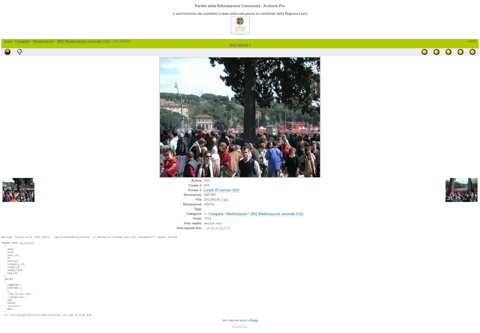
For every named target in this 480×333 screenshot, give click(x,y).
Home (8, 41)
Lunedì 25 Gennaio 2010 (221, 190)
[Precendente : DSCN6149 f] (436, 51)
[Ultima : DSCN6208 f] (472, 51)
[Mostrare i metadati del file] (20, 51)
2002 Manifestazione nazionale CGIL (83, 41)
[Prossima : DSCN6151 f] (460, 51)
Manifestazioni (43, 41)
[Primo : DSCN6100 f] (424, 51)
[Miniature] (448, 51)
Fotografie (22, 41)
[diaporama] (8, 51)
